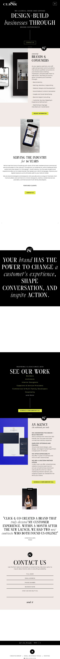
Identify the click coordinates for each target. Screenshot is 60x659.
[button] (2, 223)
